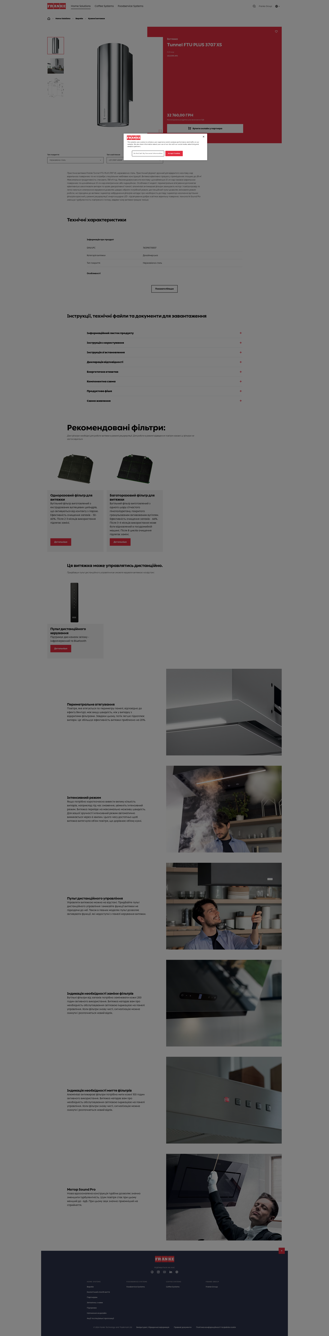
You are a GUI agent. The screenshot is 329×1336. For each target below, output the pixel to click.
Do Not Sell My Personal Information (148, 153)
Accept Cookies (174, 153)
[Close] (203, 136)
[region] (165, 147)
